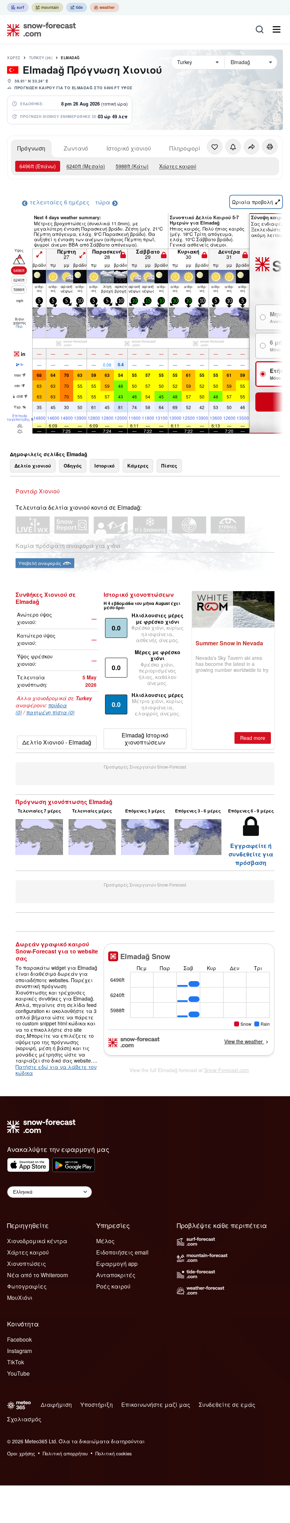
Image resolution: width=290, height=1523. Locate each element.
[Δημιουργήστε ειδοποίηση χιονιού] (233, 146)
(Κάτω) (132, 166)
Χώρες (14, 57)
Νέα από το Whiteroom (37, 1275)
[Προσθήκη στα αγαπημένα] (214, 146)
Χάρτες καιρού (177, 166)
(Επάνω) (37, 166)
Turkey (41, 57)
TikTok (15, 1362)
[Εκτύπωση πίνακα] (270, 146)
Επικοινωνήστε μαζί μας (155, 1404)
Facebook (19, 1339)
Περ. (19, 326)
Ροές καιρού (113, 1286)
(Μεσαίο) (85, 166)
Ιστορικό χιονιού (128, 148)
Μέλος (105, 1241)
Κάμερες (138, 465)
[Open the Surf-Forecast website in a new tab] (18, 7)
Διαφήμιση (56, 1404)
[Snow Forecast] (39, 29)
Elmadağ (70, 57)
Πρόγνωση (31, 148)
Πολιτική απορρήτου (65, 1453)
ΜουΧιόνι (20, 1297)
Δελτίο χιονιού (32, 465)
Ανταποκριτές (115, 1275)
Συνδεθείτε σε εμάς (227, 1404)
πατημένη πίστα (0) (50, 712)
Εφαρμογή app (117, 1263)
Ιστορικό (104, 465)
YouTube (18, 1373)
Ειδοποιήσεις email (122, 1252)
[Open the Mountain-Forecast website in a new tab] (47, 7)
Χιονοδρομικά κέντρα (37, 1241)
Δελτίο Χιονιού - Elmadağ (56, 742)
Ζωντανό (76, 148)
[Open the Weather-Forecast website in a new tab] (104, 7)
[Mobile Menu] (276, 29)
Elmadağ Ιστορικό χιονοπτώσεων (145, 738)
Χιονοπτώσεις (26, 1263)
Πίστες (169, 465)
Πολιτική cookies (113, 1453)
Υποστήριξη (96, 1404)
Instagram (19, 1351)
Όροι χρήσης (21, 1453)
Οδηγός (73, 465)
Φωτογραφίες (27, 1286)
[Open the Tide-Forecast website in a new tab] (76, 7)
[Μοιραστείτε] (251, 146)
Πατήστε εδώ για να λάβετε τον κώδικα (56, 1070)
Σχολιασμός (24, 1419)
